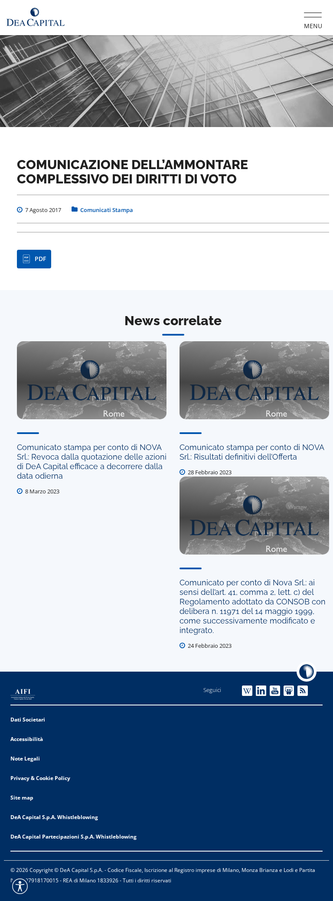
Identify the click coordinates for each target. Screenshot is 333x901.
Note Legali (25, 758)
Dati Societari (27, 719)
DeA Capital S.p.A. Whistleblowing (54, 817)
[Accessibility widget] (19, 886)
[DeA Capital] (36, 17)
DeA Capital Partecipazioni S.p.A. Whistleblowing (73, 836)
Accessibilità (26, 739)
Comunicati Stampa (106, 210)
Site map (21, 797)
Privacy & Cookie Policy (40, 778)
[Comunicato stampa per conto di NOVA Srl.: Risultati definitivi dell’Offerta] (254, 380)
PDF (40, 259)
